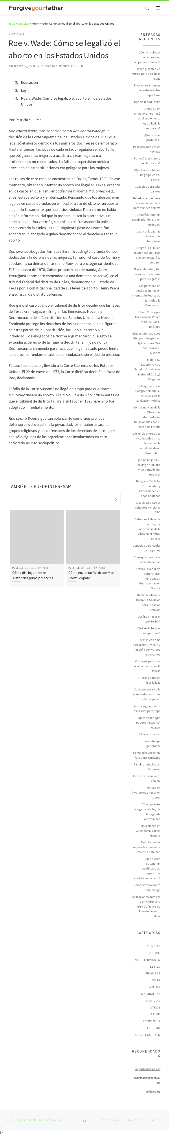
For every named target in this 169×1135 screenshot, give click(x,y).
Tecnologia (150, 1021)
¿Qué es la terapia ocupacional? (148, 630)
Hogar (155, 980)
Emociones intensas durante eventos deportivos (147, 90)
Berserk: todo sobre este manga (147, 887)
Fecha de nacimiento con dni (146, 778)
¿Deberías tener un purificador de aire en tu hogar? (146, 219)
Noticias (23, 24)
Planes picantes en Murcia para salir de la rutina (146, 74)
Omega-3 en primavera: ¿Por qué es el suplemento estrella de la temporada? (147, 118)
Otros (155, 1007)
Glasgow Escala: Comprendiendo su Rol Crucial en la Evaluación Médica (147, 393)
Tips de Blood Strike (147, 102)
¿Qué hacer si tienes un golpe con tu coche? (147, 175)
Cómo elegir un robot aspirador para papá (146, 708)
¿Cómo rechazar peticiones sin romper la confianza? (146, 57)
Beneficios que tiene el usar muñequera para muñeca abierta (146, 203)
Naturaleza (150, 994)
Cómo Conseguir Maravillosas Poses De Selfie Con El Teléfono (147, 319)
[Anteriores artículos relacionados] (105, 499)
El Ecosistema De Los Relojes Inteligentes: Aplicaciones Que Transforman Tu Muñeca (146, 343)
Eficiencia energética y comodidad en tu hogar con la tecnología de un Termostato (146, 443)
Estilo (155, 966)
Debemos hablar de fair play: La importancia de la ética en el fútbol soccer (147, 528)
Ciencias (153, 946)
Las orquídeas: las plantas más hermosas (148, 236)
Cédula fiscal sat (149, 734)
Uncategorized (147, 1035)
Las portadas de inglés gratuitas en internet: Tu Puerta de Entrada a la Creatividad (146, 295)
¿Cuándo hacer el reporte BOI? (149, 619)
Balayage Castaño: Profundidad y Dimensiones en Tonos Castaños (148, 488)
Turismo (153, 1028)
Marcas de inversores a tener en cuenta (146, 792)
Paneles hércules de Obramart (147, 766)
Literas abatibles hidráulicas (149, 680)
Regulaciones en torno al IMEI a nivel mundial (148, 830)
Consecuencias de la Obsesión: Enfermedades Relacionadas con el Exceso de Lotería (146, 417)
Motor (154, 987)
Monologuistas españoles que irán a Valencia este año (146, 847)
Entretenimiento (146, 960)
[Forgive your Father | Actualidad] (36, 8)
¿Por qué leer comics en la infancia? (146, 160)
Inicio (12, 24)
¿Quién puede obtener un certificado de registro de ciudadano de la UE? (147, 868)
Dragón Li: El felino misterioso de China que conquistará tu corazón (147, 255)
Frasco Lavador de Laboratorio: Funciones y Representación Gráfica (148, 578)
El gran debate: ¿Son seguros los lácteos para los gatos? (147, 274)
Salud (155, 1014)
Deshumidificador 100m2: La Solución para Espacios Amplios (148, 602)
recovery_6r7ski (25, 66)
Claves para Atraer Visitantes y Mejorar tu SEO (147, 507)
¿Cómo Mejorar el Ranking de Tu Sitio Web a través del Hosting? (148, 467)
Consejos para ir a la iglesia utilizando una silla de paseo (146, 694)
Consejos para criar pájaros (147, 189)
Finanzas (152, 973)
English (154, 953)
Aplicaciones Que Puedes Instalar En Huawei (148, 722)
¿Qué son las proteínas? (152, 137)
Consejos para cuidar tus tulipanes (146, 548)
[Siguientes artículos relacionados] (116, 499)
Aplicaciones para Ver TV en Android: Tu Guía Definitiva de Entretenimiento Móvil (146, 906)
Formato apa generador (152, 743)
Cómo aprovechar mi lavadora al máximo (146, 755)
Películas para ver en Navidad (146, 149)
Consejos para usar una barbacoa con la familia (147, 666)
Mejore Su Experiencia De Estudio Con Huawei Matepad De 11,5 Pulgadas (147, 369)
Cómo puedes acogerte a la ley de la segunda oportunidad (147, 811)
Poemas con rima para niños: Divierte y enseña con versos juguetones (146, 647)
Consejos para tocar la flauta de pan (147, 559)
